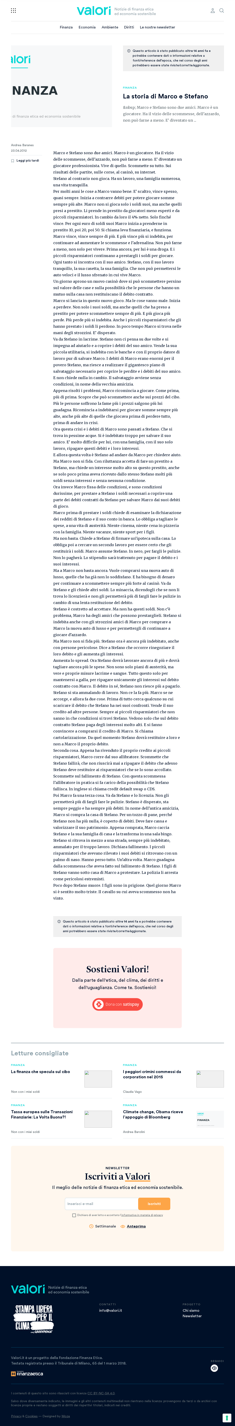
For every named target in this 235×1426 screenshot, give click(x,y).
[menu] (13, 10)
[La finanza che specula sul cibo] (98, 1079)
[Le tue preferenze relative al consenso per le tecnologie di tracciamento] (227, 1418)
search (221, 10)
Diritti (129, 27)
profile (212, 10)
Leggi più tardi (28, 160)
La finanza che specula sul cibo (40, 1072)
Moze (66, 1416)
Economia (87, 27)
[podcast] (214, 1368)
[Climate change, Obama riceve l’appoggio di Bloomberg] (210, 1119)
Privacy (16, 1416)
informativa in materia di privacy (142, 1215)
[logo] (116, 10)
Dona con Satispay (117, 1004)
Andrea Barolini (134, 1132)
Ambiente (110, 27)
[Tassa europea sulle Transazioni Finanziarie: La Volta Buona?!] (98, 1119)
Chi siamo (191, 1310)
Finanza (66, 27)
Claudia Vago (132, 1091)
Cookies (31, 1416)
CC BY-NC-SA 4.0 (101, 1393)
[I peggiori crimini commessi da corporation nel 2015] (210, 1079)
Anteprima (136, 1226)
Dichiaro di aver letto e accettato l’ (120, 1215)
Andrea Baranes (22, 145)
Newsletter (192, 1316)
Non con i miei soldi (25, 1091)
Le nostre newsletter (157, 27)
